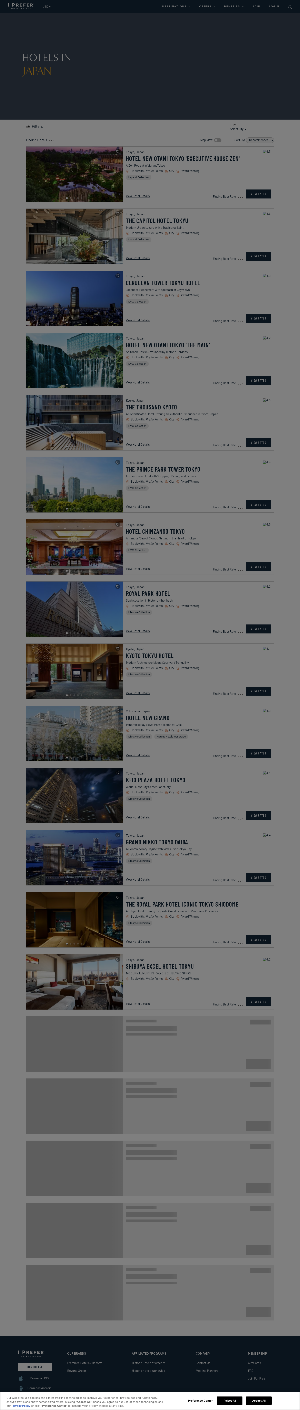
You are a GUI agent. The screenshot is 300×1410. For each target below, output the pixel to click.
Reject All (230, 1400)
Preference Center (200, 1400)
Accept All (259, 1400)
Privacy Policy (21, 1405)
